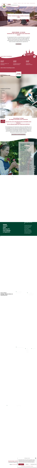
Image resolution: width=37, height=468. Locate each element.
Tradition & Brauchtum (24, 15)
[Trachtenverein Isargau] (10, 5)
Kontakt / (25, 3)
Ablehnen (27, 464)
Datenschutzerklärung (32, 3)
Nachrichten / (19, 3)
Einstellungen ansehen (33, 464)
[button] (35, 458)
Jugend (18, 17)
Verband (9, 15)
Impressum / (28, 3)
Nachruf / (23, 3)
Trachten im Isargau (16, 15)
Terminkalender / (15, 3)
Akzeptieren (21, 464)
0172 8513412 (14, 464)
